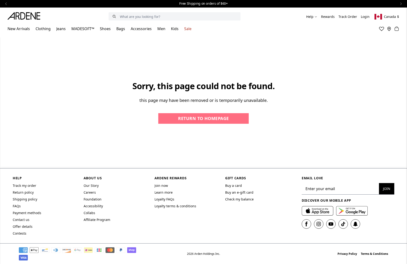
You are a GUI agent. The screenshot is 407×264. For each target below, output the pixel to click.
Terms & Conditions (374, 254)
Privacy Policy (347, 254)
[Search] (114, 16)
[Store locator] (389, 29)
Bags (120, 28)
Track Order (347, 16)
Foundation (93, 199)
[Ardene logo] (25, 16)
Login (365, 16)
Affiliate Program (97, 219)
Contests (19, 233)
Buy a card (233, 185)
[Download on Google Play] (352, 211)
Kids (175, 28)
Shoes (105, 28)
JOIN (386, 188)
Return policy (23, 192)
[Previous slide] (6, 4)
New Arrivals (19, 28)
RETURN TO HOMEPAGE (203, 118)
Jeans (61, 28)
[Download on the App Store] (317, 211)
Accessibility (93, 206)
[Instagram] (318, 224)
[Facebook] (306, 224)
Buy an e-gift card (239, 192)
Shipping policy (25, 199)
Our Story (91, 185)
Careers (90, 192)
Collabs (89, 213)
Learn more (164, 192)
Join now (161, 185)
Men (161, 28)
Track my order (24, 185)
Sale (187, 28)
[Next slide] (401, 4)
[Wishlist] (381, 29)
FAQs (17, 206)
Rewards (328, 16)
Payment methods (27, 213)
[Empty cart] (396, 29)
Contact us (21, 219)
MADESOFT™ (82, 28)
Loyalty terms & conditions (175, 206)
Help (309, 16)
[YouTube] (331, 224)
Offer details (23, 226)
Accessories (141, 28)
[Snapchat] (355, 224)
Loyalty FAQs (164, 199)
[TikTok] (343, 224)
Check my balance (239, 199)
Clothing (43, 28)
